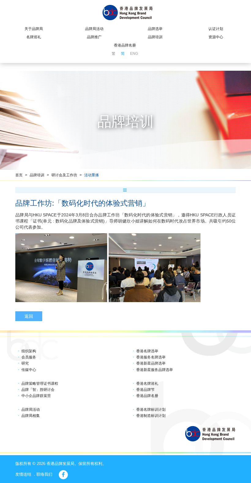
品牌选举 (155, 29)
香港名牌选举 (147, 351)
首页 (19, 175)
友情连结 (23, 474)
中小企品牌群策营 (36, 396)
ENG (134, 53)
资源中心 (215, 37)
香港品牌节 (145, 390)
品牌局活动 (94, 29)
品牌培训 (155, 37)
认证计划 (215, 29)
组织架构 (28, 351)
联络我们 (44, 474)
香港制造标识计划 (151, 416)
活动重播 (91, 175)
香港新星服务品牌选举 (154, 370)
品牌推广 (94, 37)
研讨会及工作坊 (64, 175)
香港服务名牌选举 (151, 357)
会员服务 (28, 357)
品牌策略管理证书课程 (39, 383)
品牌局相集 (30, 416)
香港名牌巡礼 (147, 383)
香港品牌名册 (125, 45)
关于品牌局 (33, 29)
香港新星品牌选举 (151, 363)
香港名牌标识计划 (151, 409)
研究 (25, 363)
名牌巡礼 (33, 37)
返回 (28, 316)
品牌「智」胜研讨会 (37, 390)
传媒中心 (28, 370)
